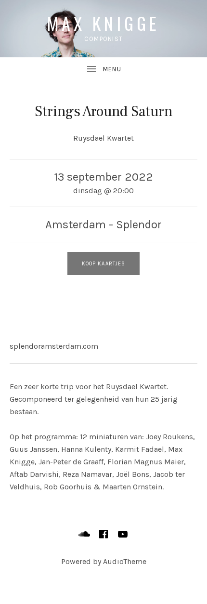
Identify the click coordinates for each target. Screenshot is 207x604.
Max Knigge (103, 23)
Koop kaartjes (103, 264)
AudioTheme (124, 561)
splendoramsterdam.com (54, 346)
